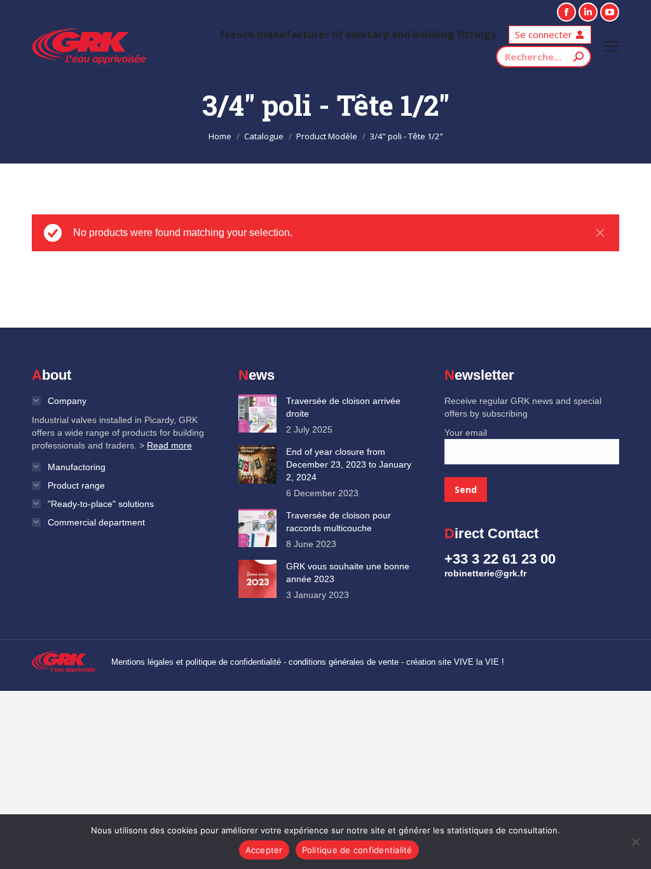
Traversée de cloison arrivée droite (343, 407)
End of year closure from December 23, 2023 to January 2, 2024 (348, 464)
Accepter (264, 850)
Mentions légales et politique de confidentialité (196, 662)
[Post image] (257, 413)
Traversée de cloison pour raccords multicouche (338, 521)
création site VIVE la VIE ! (455, 662)
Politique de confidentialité (357, 850)
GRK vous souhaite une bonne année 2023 (347, 572)
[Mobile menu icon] (611, 46)
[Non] (635, 841)
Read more (169, 445)
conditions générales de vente (344, 662)
